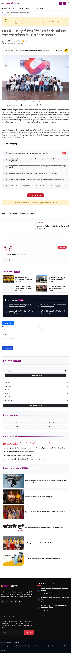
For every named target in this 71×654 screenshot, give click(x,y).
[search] (68, 3)
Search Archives (35, 375)
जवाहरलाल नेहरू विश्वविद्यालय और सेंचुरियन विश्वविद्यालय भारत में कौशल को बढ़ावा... (53, 227)
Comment (4, 334)
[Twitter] (7, 601)
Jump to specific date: (11, 368)
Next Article (41, 223)
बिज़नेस (14, 8)
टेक (37, 8)
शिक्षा (41, 8)
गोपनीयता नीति (17, 646)
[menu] (2, 3)
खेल (33, 8)
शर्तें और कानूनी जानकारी (28, 646)
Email (38, 326)
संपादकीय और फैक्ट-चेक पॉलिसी (59, 646)
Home (3, 12)
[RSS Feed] (10, 260)
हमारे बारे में (9, 646)
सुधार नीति (3, 650)
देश (9, 8)
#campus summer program (27, 213)
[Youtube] (15, 601)
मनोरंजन (28, 8)
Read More (35, 195)
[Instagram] (11, 601)
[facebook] (5, 260)
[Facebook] (2, 601)
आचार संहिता (47, 646)
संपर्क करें (3, 646)
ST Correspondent (14, 41)
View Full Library (35, 405)
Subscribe (29, 632)
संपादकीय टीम (39, 646)
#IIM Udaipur (13, 213)
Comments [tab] (8, 323)
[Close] (67, 19)
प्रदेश (5, 8)
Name (3, 326)
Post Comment (7, 348)
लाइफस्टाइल (21, 8)
